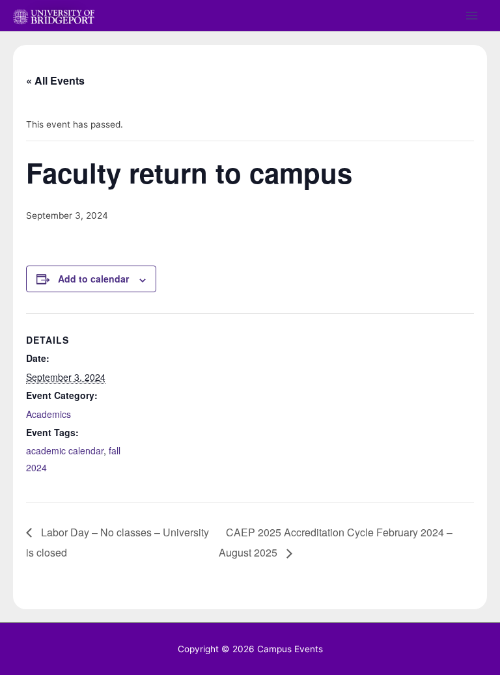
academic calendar (65, 450)
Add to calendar (93, 278)
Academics (48, 413)
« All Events (55, 80)
